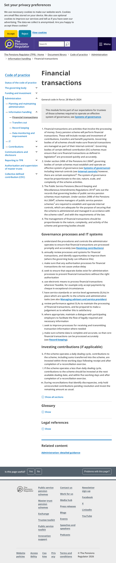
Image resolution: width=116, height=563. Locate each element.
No (38, 471)
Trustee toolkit (46, 520)
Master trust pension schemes (45, 504)
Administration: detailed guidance (60, 452)
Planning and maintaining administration (22, 105)
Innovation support (44, 537)
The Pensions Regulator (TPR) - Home (24, 54)
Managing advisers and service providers (83, 299)
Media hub (66, 500)
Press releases (68, 506)
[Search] (67, 44)
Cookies (44, 554)
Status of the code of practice (20, 82)
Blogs (63, 512)
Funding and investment (18, 93)
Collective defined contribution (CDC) (15, 175)
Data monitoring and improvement (23, 134)
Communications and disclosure (16, 153)
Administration (99, 54)
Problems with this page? (97, 471)
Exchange (43, 513)
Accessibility (34, 554)
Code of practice (79, 54)
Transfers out (19, 122)
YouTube (87, 516)
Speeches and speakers (67, 527)
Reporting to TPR (14, 160)
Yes (31, 471)
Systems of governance (88, 116)
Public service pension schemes (45, 491)
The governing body (15, 87)
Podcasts (65, 534)
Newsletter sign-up (88, 489)
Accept (11, 33)
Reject (25, 33)
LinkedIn (87, 509)
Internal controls (87, 171)
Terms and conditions (66, 554)
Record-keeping (58, 339)
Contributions (16, 146)
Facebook (87, 497)
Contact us (66, 487)
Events (64, 518)
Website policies (20, 554)
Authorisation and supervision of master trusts (21, 167)
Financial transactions (25, 117)
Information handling (19, 58)
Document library (57, 54)
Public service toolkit (45, 528)
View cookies (39, 32)
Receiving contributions (89, 248)
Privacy (53, 554)
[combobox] (51, 44)
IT (10, 141)
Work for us (66, 493)
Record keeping (20, 127)
